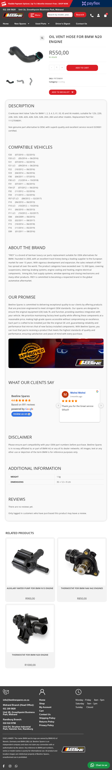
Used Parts (40, 23)
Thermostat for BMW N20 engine (30, 655)
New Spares (20, 23)
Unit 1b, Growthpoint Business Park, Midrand (41, 9)
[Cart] (105, 15)
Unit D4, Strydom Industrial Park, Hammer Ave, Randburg (18, 727)
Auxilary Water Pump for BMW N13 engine (30, 588)
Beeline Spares (20, 396)
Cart (41, 711)
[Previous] (58, 405)
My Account (45, 707)
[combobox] (60, 14)
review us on (20, 413)
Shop (42, 703)
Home (6, 23)
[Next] (101, 405)
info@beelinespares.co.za (16, 700)
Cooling (61, 81)
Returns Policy (46, 721)
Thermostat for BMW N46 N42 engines (82, 588)
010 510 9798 (9, 723)
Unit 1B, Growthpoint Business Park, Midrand (19, 713)
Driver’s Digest (63, 23)
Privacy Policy (46, 725)
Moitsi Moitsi (77, 392)
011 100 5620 (9, 9)
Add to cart (82, 68)
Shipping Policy (47, 718)
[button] (42, 38)
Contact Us (81, 23)
